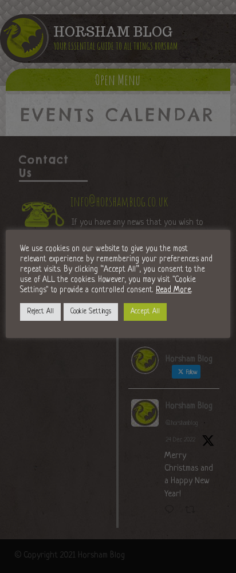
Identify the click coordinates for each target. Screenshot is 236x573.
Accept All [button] (145, 312)
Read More (173, 290)
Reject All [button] (40, 312)
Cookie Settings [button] (90, 312)
